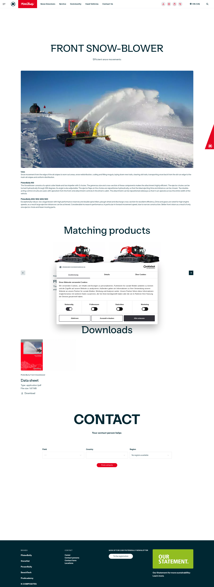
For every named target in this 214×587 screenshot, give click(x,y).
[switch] (94, 309)
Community (75, 4)
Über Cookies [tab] (140, 274)
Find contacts (107, 465)
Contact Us (107, 4)
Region (133, 449)
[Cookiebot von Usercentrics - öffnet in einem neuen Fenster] (145, 267)
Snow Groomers (47, 4)
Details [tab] (107, 274)
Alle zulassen (139, 318)
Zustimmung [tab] (73, 275)
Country (89, 449)
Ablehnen (75, 318)
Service (62, 4)
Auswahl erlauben (107, 318)
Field (44, 449)
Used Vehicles (92, 4)
